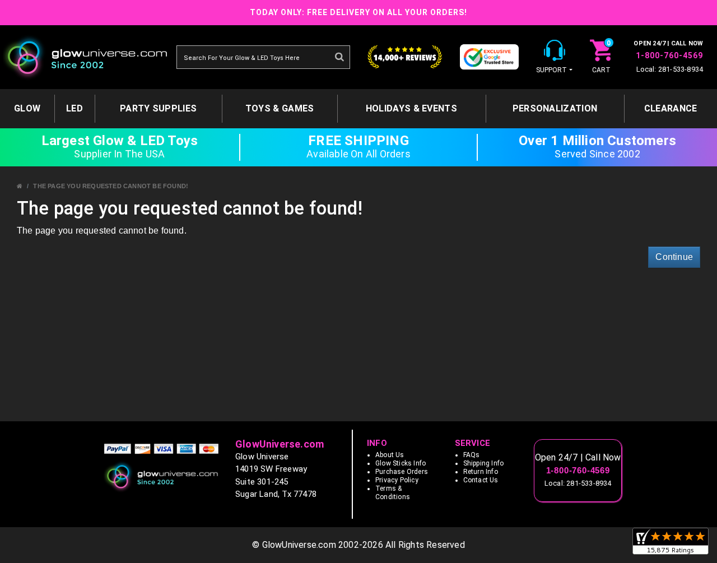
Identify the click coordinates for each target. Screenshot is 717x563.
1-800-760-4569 (669, 55)
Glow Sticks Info (400, 463)
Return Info (480, 472)
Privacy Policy (396, 480)
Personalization (555, 108)
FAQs (471, 455)
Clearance (670, 108)
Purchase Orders (401, 472)
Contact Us (481, 480)
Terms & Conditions (392, 493)
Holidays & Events (411, 108)
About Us (389, 455)
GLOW (27, 108)
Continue (674, 257)
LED (74, 108)
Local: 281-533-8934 (670, 69)
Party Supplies (158, 108)
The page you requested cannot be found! (110, 186)
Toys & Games (279, 108)
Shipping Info (483, 463)
